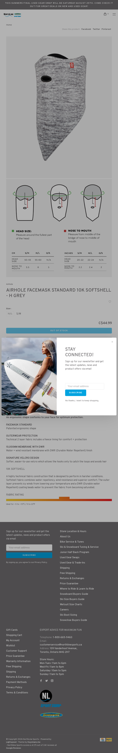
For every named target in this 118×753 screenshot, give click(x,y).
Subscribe (75, 392)
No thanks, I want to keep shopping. (82, 400)
